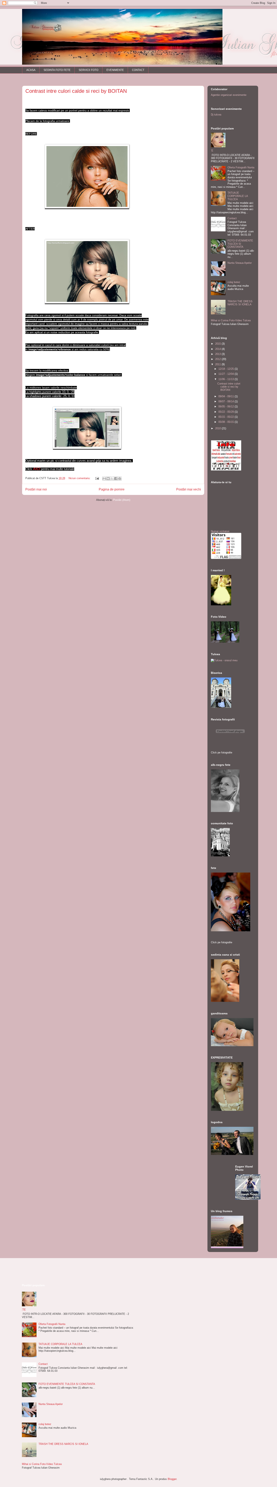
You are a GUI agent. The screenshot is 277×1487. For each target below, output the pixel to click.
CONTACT (138, 70)
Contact (232, 218)
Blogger (172, 1479)
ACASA (30, 70)
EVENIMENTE (115, 70)
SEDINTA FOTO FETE (57, 70)
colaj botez (234, 282)
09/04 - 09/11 (226, 396)
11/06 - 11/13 (226, 379)
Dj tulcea (216, 114)
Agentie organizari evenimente (228, 94)
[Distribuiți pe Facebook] (116, 478)
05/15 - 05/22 (226, 416)
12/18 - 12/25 (226, 368)
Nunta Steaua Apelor (240, 262)
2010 (218, 428)
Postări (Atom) (121, 499)
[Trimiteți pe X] (112, 478)
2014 (218, 348)
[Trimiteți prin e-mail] (104, 478)
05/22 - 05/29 (226, 411)
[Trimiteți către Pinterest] (120, 478)
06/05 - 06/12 (226, 406)
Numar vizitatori (220, 531)
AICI (36, 469)
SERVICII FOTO (88, 70)
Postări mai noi (36, 489)
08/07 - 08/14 (226, 401)
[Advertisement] (69, 1270)
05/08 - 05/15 (226, 421)
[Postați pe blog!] (108, 478)
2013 (218, 354)
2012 (218, 359)
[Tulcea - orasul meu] (224, 660)
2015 (218, 343)
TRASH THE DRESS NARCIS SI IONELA (240, 303)
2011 (218, 364)
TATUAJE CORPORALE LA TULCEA (238, 196)
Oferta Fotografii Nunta (241, 167)
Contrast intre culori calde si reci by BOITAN (76, 91)
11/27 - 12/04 (226, 373)
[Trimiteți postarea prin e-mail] (97, 478)
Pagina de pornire (112, 489)
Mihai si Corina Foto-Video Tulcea (231, 320)
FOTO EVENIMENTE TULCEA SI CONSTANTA (240, 243)
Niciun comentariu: (80, 478)
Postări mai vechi (188, 489)
